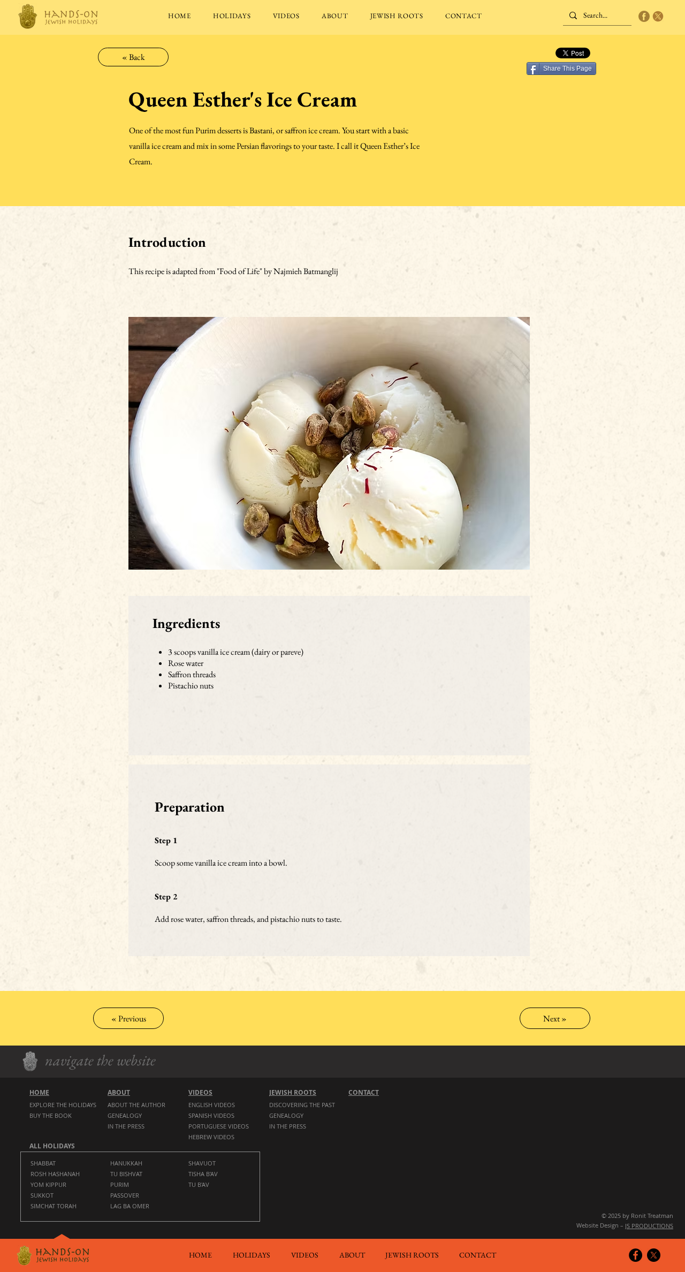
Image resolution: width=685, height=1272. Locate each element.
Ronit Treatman (652, 1216)
